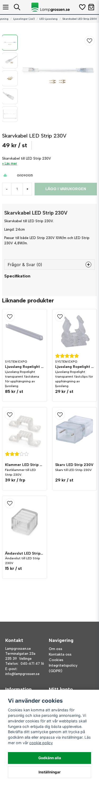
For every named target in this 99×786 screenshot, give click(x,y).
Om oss (55, 649)
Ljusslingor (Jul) (24, 19)
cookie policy (41, 743)
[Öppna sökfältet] (17, 7)
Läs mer (11, 163)
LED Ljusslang (48, 19)
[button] (89, 40)
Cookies (56, 660)
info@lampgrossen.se (22, 674)
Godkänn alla (49, 758)
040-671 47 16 (32, 664)
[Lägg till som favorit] (82, 7)
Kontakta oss (60, 654)
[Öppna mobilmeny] (5, 7)
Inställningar (50, 772)
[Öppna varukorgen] (91, 7)
